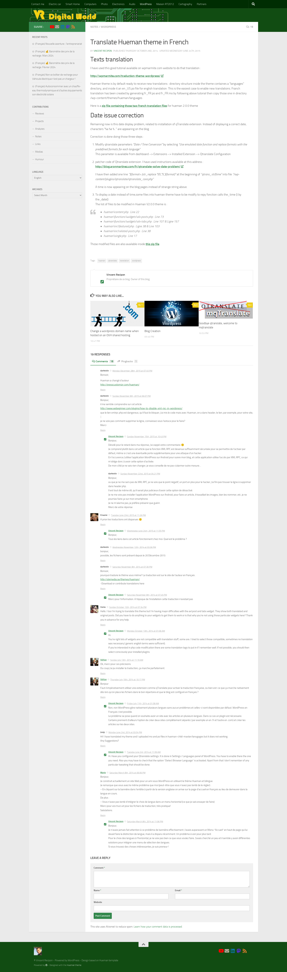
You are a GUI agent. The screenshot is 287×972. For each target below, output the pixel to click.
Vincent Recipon (103, 50)
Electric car (55, 4)
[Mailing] (57, 27)
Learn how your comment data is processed (158, 926)
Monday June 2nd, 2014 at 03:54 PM (125, 732)
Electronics (118, 4)
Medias (39, 151)
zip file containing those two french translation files (134, 106)
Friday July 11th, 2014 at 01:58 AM (143, 703)
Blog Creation (152, 331)
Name (97, 890)
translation (124, 260)
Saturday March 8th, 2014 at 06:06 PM (127, 772)
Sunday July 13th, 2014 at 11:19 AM (126, 660)
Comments (104, 361)
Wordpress (108, 26)
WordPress (146, 4)
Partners (201, 4)
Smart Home (73, 4)
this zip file (152, 244)
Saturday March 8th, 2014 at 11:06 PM (145, 821)
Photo (104, 4)
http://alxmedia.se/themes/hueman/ (120, 579)
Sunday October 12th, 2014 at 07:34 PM (127, 607)
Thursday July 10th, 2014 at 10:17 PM (127, 679)
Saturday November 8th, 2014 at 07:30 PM (132, 567)
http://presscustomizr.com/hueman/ (119, 384)
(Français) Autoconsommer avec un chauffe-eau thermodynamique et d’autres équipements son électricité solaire (57, 90)
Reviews (39, 113)
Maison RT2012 (165, 4)
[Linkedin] (62, 27)
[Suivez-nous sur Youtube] (52, 27)
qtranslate (112, 260)
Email (178, 890)
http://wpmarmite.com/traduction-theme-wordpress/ (125, 76)
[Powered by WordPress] (46, 965)
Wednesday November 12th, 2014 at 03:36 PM (134, 547)
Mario (103, 772)
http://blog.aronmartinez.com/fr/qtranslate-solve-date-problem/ (137, 166)
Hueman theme (74, 965)
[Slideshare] (78, 27)
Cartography (185, 4)
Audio (132, 4)
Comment (99, 867)
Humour (39, 159)
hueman (101, 260)
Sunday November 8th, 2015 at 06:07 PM (131, 396)
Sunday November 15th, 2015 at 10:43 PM (146, 436)
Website (98, 902)
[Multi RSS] (73, 27)
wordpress (136, 260)
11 (142, 305)
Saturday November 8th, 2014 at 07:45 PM (147, 595)
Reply (102, 389)
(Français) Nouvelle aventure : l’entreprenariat (58, 43)
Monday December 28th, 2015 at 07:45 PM (132, 371)
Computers (90, 4)
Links (38, 144)
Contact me (37, 4)
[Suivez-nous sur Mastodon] (68, 27)
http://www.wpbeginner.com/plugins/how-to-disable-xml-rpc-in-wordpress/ (141, 408)
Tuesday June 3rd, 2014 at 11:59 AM (144, 752)
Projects (39, 121)
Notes (94, 26)
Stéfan (103, 660)
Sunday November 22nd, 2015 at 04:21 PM (140, 473)
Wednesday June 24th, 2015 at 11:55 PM (146, 531)
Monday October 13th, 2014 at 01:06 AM (146, 631)
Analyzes (40, 128)
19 (251, 26)
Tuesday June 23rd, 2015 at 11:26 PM (128, 515)
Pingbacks (129, 361)
